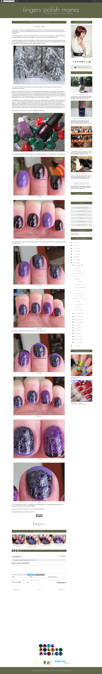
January (77, 342)
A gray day (78, 307)
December (78, 265)
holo (81, 218)
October (77, 316)
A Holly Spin (78, 282)
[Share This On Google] (20, 551)
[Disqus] (39, 615)
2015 (75, 254)
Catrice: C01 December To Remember (79, 404)
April (76, 333)
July (76, 325)
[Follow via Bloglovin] (85, 61)
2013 (75, 260)
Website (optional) (52, 577)
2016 (75, 251)
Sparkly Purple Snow (80, 284)
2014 (75, 257)
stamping (81, 221)
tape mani (81, 225)
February (77, 339)
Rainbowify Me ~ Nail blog (76, 403)
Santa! (76, 276)
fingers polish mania (51, 9)
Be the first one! (34, 560)
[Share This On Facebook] (13, 551)
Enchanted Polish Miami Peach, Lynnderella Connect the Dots (81, 183)
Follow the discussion (65, 556)
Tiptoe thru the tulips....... (81, 299)
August (77, 322)
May (76, 331)
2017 (75, 248)
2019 (75, 242)
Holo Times (77, 268)
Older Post (61, 589)
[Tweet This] (15, 551)
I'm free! (76, 279)
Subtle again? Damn (80, 287)
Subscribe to (15, 582)
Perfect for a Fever (79, 310)
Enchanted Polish (81, 207)
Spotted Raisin (78, 304)
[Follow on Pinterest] (78, 61)
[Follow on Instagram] (80, 61)
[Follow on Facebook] (73, 61)
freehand (81, 214)
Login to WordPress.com (40, 575)
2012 (75, 263)
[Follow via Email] (89, 61)
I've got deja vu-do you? (81, 94)
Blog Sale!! (81, 149)
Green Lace (77, 290)
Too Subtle (77, 301)
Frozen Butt (77, 270)
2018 (75, 245)
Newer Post (16, 589)
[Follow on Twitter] (75, 61)
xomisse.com (67, 670)
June (76, 328)
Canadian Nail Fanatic (75, 377)
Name (13, 577)
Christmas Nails (78, 273)
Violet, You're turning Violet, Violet (81, 118)
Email (31, 577)
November (78, 313)
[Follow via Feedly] (83, 61)
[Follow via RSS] (87, 61)
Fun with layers (78, 296)
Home (39, 589)
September (78, 319)
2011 (74, 346)
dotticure (81, 211)
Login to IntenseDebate (30, 575)
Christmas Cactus (79, 293)
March (77, 336)
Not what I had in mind (81, 173)
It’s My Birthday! (74, 378)
